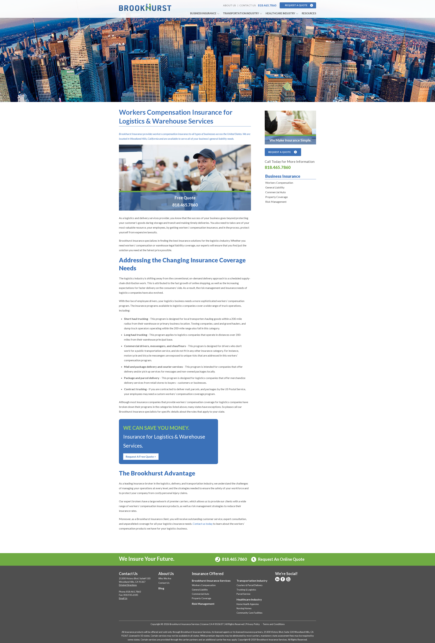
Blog (161, 588)
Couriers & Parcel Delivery (250, 585)
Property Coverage (276, 196)
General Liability (274, 187)
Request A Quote (296, 5)
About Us (229, 5)
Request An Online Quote (280, 559)
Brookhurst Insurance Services (211, 580)
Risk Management (275, 201)
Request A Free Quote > (141, 456)
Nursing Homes (244, 608)
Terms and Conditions (274, 624)
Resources (309, 13)
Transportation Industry (241, 13)
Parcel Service (243, 594)
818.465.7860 (278, 167)
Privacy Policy (253, 624)
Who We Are (164, 578)
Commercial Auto (275, 192)
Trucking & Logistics (246, 589)
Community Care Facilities (249, 612)
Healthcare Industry (280, 13)
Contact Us (247, 5)
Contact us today (203, 523)
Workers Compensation (279, 182)
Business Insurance (203, 13)
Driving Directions (128, 585)
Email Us (123, 598)
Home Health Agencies (248, 604)
